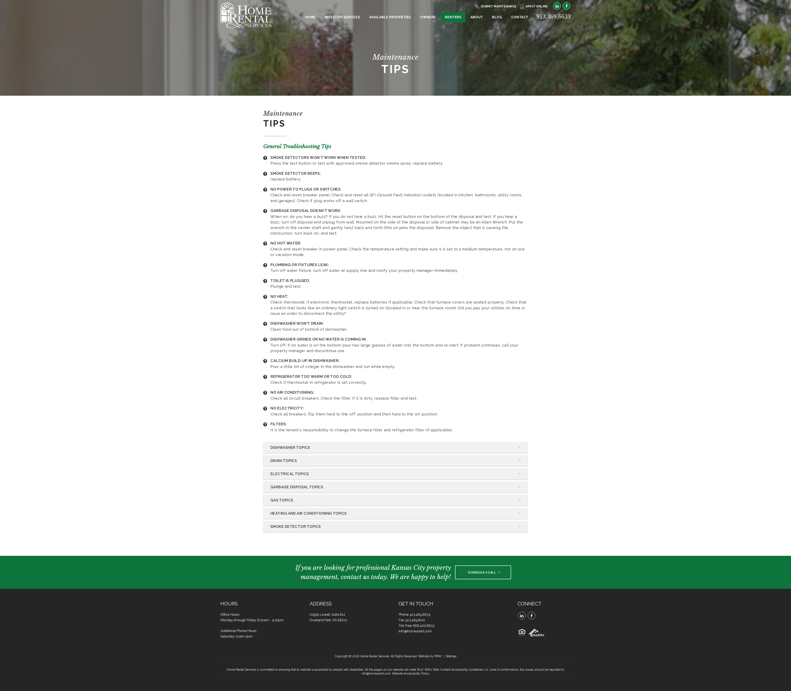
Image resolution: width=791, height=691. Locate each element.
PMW (437, 656)
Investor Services (342, 17)
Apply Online (537, 6)
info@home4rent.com (415, 631)
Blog (497, 17)
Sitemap (451, 656)
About (476, 17)
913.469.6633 (553, 16)
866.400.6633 (423, 626)
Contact (519, 17)
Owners (428, 17)
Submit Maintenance (499, 6)
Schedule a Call (482, 572)
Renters (453, 17)
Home (310, 17)
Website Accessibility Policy (410, 673)
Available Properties (390, 17)
